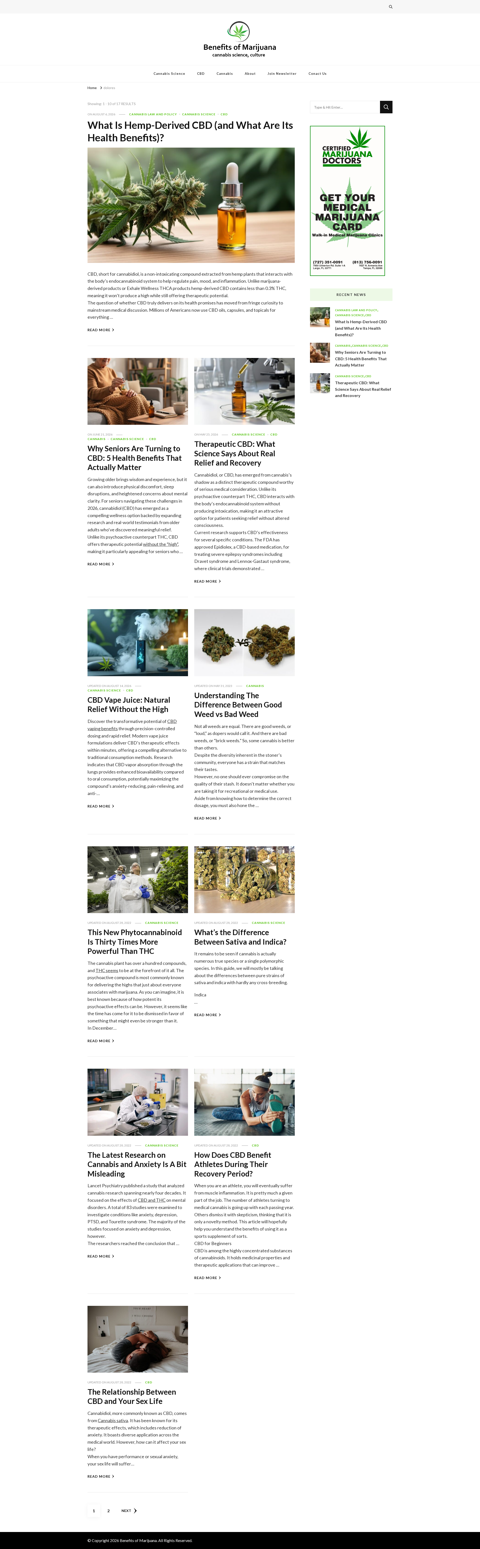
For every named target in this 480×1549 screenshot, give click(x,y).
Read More (99, 330)
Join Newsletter (282, 74)
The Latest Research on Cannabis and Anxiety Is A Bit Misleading (137, 1164)
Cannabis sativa (113, 1420)
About (250, 74)
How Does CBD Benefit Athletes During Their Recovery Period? (232, 1164)
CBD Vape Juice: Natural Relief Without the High (129, 704)
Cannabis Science (169, 74)
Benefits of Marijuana (138, 1540)
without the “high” (160, 544)
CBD (201, 74)
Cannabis (224, 74)
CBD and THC (152, 1200)
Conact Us (317, 74)
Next (126, 1510)
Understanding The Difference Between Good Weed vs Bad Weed (238, 704)
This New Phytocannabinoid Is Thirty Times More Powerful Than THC (135, 941)
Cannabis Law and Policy (153, 114)
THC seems (107, 970)
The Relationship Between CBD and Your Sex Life (132, 1396)
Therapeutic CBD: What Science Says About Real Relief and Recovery (234, 453)
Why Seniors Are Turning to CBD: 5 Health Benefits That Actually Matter (135, 458)
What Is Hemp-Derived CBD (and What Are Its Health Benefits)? (361, 328)
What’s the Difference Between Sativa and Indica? (240, 937)
